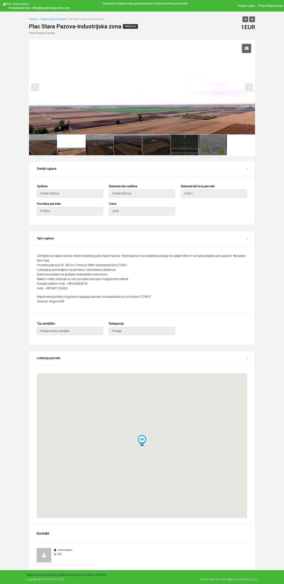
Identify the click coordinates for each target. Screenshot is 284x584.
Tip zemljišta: (46, 323)
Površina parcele (49, 204)
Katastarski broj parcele (198, 186)
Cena (112, 204)
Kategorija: (116, 323)
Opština (42, 186)
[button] (142, 440)
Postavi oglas (246, 5)
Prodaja (130, 26)
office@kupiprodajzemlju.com (50, 7)
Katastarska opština (123, 186)
